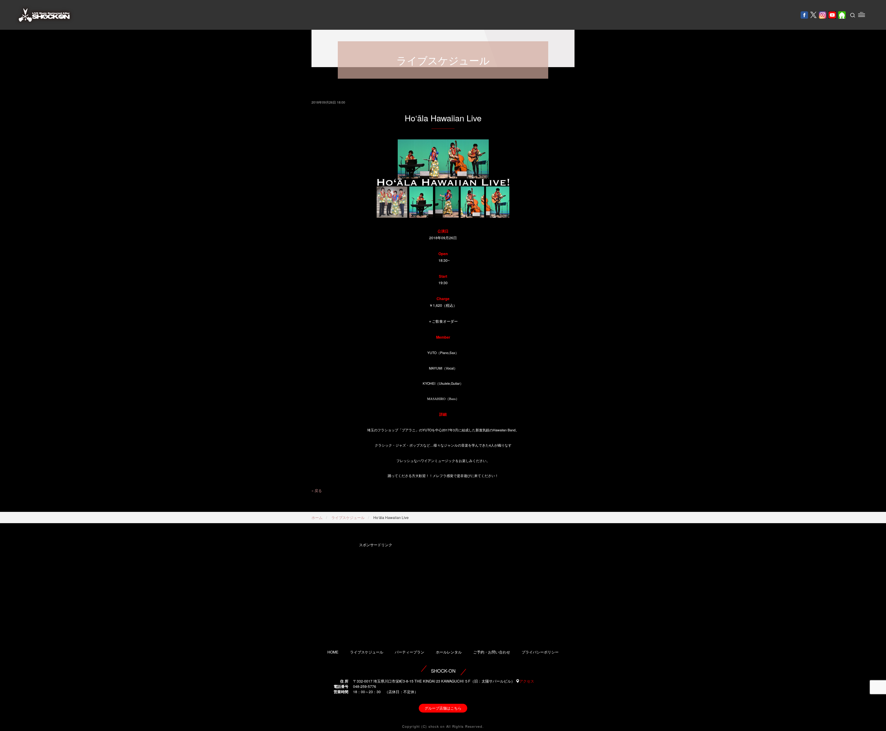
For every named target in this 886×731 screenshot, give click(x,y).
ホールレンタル (449, 652)
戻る (318, 490)
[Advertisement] (375, 590)
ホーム (317, 517)
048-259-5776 (364, 686)
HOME (332, 652)
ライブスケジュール (348, 517)
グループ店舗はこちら (443, 708)
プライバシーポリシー (540, 652)
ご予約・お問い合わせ (491, 652)
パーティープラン (409, 652)
